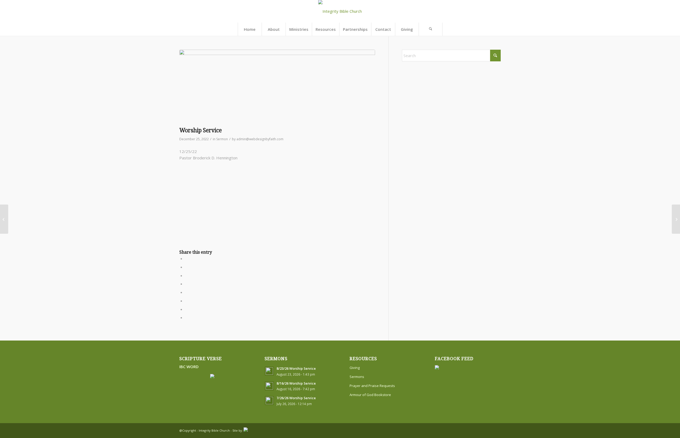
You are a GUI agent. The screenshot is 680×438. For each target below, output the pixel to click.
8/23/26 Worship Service (296, 368)
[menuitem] (250, 29)
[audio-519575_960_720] (277, 87)
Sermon (222, 139)
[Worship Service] (676, 219)
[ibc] (340, 11)
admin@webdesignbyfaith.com (259, 139)
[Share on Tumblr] (186, 292)
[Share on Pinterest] (186, 275)
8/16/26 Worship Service (296, 383)
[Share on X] (186, 267)
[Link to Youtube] (497, 430)
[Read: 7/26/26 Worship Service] (269, 400)
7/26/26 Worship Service (296, 398)
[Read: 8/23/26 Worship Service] (269, 371)
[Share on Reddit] (186, 309)
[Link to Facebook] (489, 430)
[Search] (431, 29)
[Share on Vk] (186, 300)
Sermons (357, 376)
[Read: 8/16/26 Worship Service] (269, 386)
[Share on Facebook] (186, 258)
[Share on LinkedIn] (186, 283)
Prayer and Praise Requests (372, 385)
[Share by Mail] (186, 317)
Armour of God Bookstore (370, 394)
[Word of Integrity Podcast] (4, 219)
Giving (355, 367)
